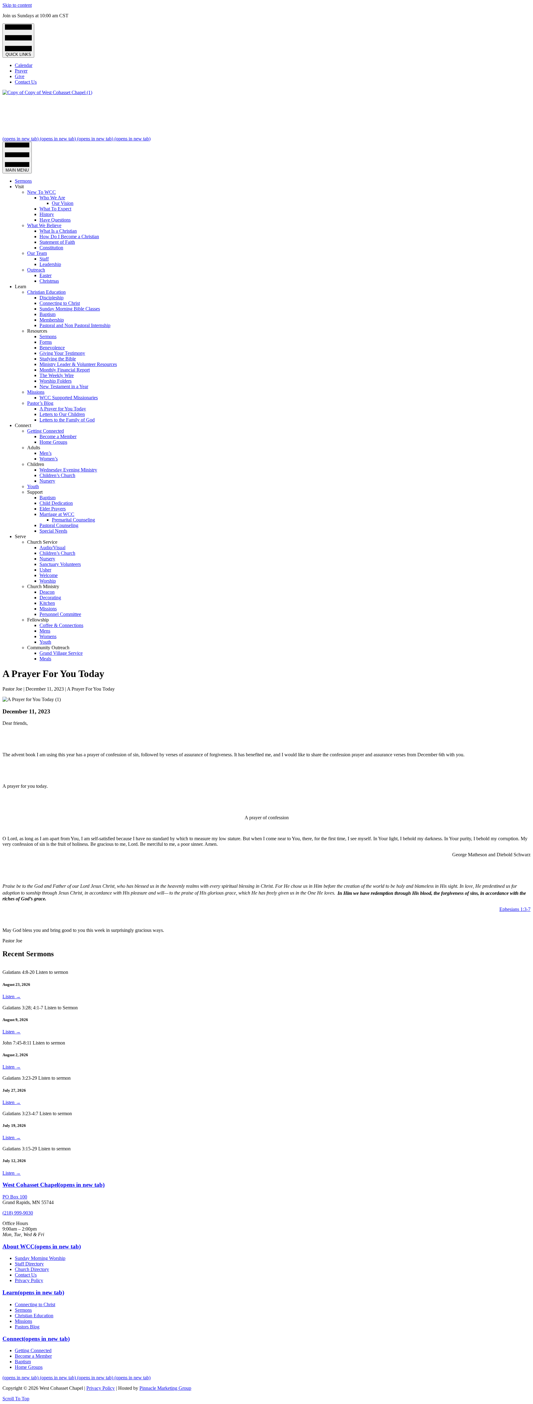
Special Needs (53, 531)
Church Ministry (43, 586)
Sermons (23, 181)
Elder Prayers (52, 508)
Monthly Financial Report (64, 369)
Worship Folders (55, 381)
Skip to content (17, 5)
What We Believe (44, 225)
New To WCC (41, 192)
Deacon (47, 592)
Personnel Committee (60, 614)
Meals (45, 658)
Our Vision (62, 203)
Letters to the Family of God (67, 419)
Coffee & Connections (61, 625)
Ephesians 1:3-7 (515, 909)
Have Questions (55, 219)
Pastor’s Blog (40, 403)
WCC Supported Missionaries (68, 397)
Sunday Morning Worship (40, 1258)
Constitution (51, 247)
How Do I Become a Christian (69, 236)
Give (19, 76)
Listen (11, 996)
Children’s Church (57, 475)
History (46, 214)
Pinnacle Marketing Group (165, 1388)
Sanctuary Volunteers (60, 564)
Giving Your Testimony (62, 353)
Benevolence (52, 347)
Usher (45, 569)
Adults (33, 447)
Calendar (23, 65)
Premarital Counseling (73, 519)
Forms (45, 342)
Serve (20, 536)
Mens (44, 630)
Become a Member (57, 436)
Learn (20, 286)
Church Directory (32, 1269)
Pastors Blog (27, 1326)
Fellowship (38, 619)
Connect (23, 425)
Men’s (45, 453)
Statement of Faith (57, 242)
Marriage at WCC (56, 514)
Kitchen (47, 603)
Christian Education (46, 292)
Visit (19, 186)
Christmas (49, 281)
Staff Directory (29, 1263)
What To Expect (55, 208)
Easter (45, 275)
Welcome (48, 575)
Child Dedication (56, 503)
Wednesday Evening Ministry (68, 469)
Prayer (21, 70)
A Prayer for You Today (62, 408)
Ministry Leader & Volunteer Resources (78, 364)
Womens (47, 636)
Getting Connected (45, 431)
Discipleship (51, 297)
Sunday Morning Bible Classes (69, 308)
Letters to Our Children (62, 414)
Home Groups (53, 442)
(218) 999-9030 (17, 1212)
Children (35, 464)
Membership (51, 319)
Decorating (50, 597)
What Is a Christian (58, 231)
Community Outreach (48, 647)
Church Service (42, 542)
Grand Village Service (61, 653)
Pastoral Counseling (58, 525)
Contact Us (26, 82)
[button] (15, 1398)
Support (35, 492)
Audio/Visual (52, 547)
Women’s (48, 458)
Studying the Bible (57, 358)
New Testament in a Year (63, 386)
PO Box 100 (14, 1196)
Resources (37, 331)
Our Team (37, 253)
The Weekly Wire (56, 375)
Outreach (36, 269)
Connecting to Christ (59, 303)
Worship (47, 581)
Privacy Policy (29, 1280)
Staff (44, 258)
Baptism (47, 314)
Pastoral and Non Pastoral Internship (74, 325)
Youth (33, 486)
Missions (35, 392)
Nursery (47, 481)
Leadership (50, 264)
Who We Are (52, 197)
